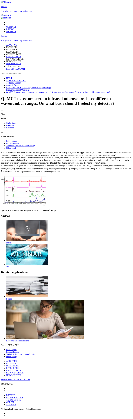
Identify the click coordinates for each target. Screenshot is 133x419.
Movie (9, 243)
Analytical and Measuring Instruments (16, 11)
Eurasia (4, 6)
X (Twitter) (10, 123)
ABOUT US (11, 361)
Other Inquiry (11, 356)
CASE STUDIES (13, 56)
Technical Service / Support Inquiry (20, 354)
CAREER (10, 402)
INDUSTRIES (12, 366)
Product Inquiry (12, 352)
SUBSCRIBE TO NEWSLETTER (15, 379)
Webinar (9, 266)
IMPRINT (10, 395)
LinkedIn (10, 128)
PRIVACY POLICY (14, 397)
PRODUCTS (11, 363)
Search (9, 299)
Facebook (10, 125)
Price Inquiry (11, 349)
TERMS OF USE (13, 400)
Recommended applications (17, 341)
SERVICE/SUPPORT (15, 373)
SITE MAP (11, 404)
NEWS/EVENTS (13, 63)
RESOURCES (12, 368)
